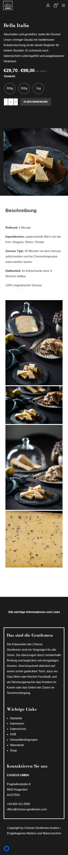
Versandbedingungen (24, 739)
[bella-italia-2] (34, 405)
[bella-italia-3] (34, 467)
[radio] (9, 88)
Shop (13, 750)
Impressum (17, 723)
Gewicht (9, 76)
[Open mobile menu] (63, 5)
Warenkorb (17, 745)
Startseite (16, 718)
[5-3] (34, 539)
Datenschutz (18, 728)
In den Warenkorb (36, 101)
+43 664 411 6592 (18, 803)
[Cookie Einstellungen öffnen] (6, 850)
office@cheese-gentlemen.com (27, 809)
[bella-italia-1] (34, 342)
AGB (13, 734)
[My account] (48, 5)
